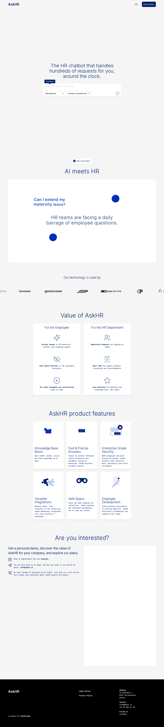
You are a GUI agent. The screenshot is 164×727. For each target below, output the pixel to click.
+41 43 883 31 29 (127, 707)
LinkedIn (123, 714)
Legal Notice (85, 691)
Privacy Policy (85, 695)
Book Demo (148, 4)
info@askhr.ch (125, 705)
